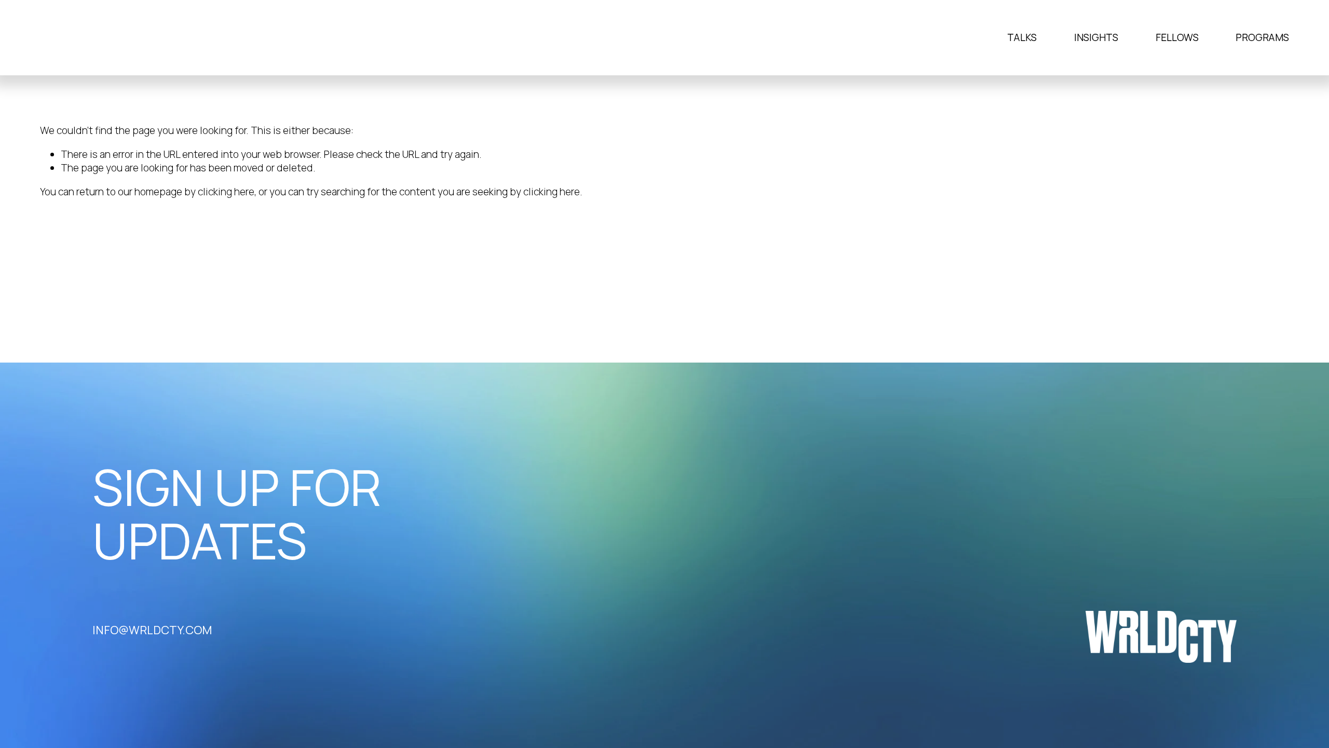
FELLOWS (1177, 37)
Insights (1096, 37)
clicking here (226, 191)
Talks (1022, 37)
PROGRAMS (1262, 37)
